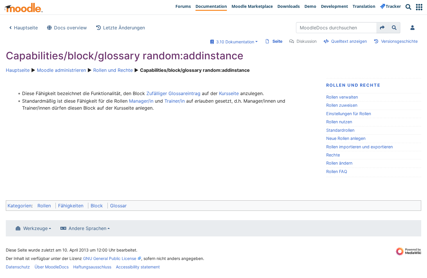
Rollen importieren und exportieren (359, 146)
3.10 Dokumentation (234, 41)
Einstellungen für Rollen (348, 113)
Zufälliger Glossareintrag (173, 93)
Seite (277, 41)
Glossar (118, 205)
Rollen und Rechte (113, 70)
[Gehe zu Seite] (382, 27)
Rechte (333, 154)
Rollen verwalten (342, 97)
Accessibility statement (138, 266)
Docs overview (70, 28)
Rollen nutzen (339, 121)
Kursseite (229, 93)
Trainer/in (174, 101)
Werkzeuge (35, 228)
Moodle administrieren (61, 70)
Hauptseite (26, 28)
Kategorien (19, 205)
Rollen (44, 205)
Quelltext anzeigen (349, 41)
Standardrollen (340, 130)
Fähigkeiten (70, 205)
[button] (419, 7)
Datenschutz (18, 266)
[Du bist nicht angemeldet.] (414, 27)
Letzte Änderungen (124, 28)
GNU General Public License (109, 258)
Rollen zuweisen (341, 105)
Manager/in (141, 101)
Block (97, 205)
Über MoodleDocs (52, 266)
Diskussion (307, 41)
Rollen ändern (339, 163)
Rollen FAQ (336, 171)
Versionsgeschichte (399, 41)
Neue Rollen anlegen (345, 138)
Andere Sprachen (87, 228)
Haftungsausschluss (92, 266)
